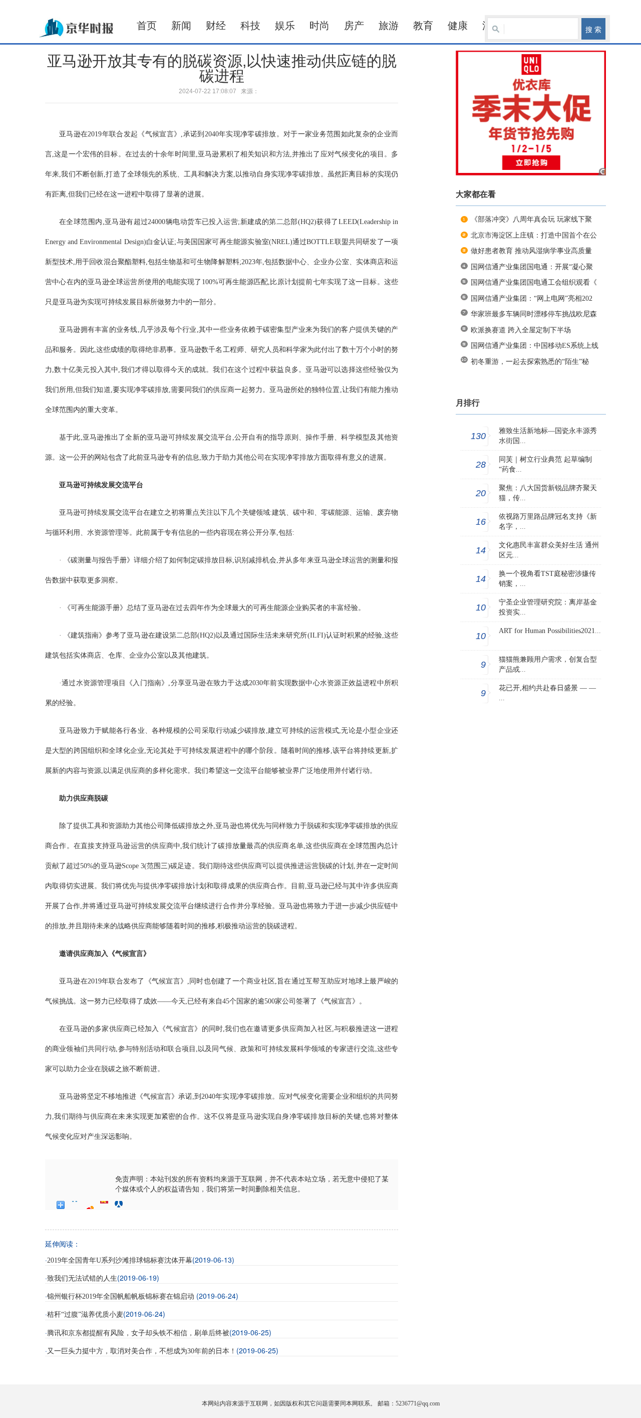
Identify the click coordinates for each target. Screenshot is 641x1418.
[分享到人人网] (119, 1205)
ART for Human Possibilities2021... (550, 631)
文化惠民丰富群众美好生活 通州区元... (549, 550)
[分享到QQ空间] (75, 1205)
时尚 (319, 25)
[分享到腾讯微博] (104, 1205)
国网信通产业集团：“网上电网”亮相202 (531, 298)
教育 (423, 25)
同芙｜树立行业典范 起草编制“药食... (545, 464)
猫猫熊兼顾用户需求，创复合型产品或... (548, 664)
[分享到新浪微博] (90, 1205)
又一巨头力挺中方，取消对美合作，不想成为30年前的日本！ (141, 1351)
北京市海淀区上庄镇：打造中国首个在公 (534, 235)
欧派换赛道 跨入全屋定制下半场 (521, 330)
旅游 (389, 25)
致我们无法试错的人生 (82, 1278)
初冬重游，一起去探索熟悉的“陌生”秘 (530, 361)
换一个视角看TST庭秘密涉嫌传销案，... (547, 578)
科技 (250, 25)
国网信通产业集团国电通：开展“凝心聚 (532, 267)
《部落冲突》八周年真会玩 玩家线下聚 (531, 219)
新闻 (181, 25)
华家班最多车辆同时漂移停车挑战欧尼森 (534, 314)
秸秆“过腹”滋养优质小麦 (85, 1314)
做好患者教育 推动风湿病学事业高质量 (531, 251)
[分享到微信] (133, 1205)
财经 (216, 25)
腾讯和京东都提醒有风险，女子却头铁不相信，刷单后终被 (138, 1333)
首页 (147, 25)
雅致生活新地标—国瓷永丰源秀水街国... (548, 436)
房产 (354, 25)
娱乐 (285, 25)
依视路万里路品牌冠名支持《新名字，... (548, 521)
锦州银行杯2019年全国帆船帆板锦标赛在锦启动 (121, 1296)
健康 (458, 25)
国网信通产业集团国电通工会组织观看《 (534, 282)
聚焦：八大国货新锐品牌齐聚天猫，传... (548, 493)
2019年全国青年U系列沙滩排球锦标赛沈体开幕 (119, 1260)
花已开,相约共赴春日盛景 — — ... (547, 693)
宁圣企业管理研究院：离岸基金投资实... (548, 607)
